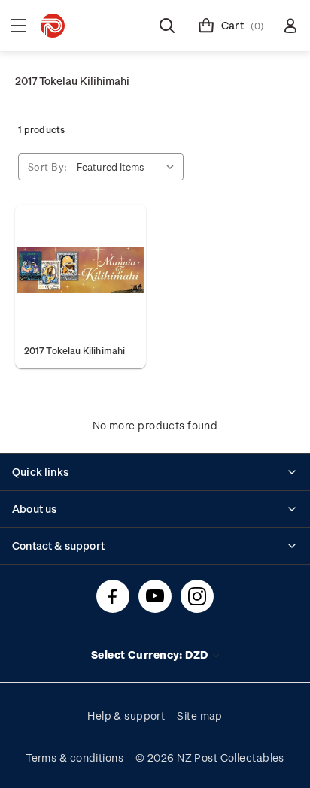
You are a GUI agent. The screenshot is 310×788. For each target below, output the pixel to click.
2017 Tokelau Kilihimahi (74, 350)
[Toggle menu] (18, 26)
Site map (200, 715)
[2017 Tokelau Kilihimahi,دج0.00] (80, 270)
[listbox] (128, 167)
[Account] (290, 25)
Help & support (126, 715)
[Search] (167, 25)
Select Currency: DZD (151, 654)
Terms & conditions (74, 757)
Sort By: (48, 166)
